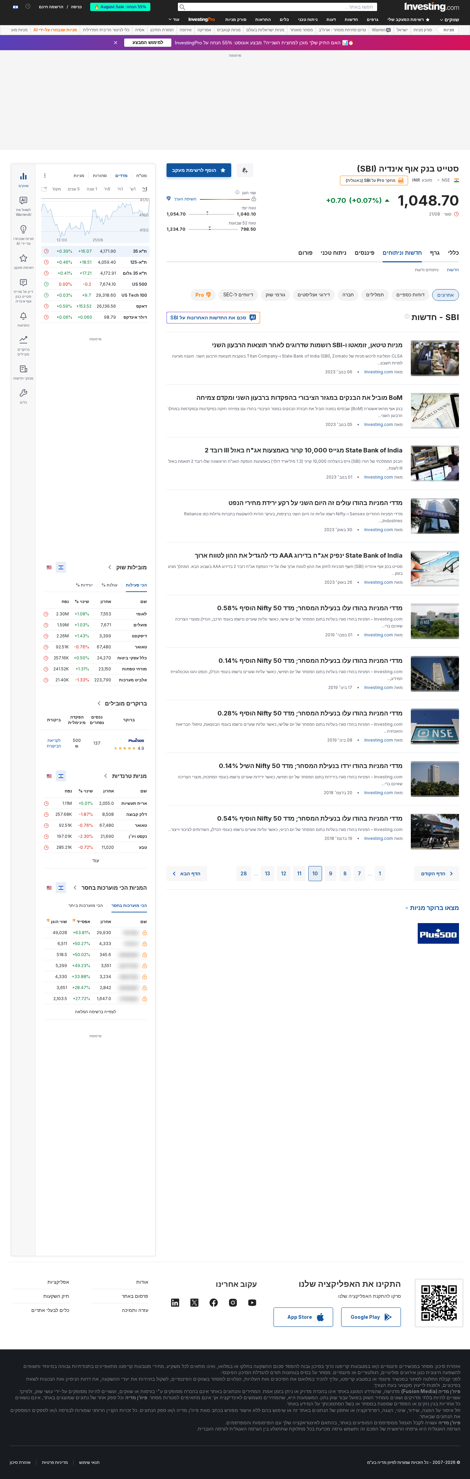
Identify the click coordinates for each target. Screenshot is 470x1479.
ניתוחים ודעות (427, 269)
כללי (453, 252)
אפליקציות (58, 1282)
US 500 (139, 284)
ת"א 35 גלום (135, 273)
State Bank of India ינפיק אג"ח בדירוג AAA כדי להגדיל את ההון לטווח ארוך (299, 555)
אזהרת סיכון (20, 1462)
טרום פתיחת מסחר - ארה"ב (342, 30)
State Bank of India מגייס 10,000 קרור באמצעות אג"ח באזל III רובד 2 (304, 450)
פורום (305, 252)
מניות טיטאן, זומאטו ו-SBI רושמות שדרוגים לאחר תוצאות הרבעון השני (307, 345)
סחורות (100, 175)
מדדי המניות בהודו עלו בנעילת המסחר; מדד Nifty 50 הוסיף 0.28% (310, 713)
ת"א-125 (138, 262)
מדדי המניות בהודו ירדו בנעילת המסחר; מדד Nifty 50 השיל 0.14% (311, 765)
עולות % (109, 585)
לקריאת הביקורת (54, 743)
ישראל (402, 30)
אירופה (186, 30)
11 (299, 873)
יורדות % (84, 585)
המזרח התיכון (162, 30)
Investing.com (378, 371)
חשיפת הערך (185, 198)
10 (315, 873)
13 (267, 873)
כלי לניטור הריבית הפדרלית (106, 30)
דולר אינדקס (135, 317)
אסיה (140, 30)
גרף (435, 252)
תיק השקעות (56, 1296)
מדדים (121, 175)
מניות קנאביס (229, 30)
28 (244, 873)
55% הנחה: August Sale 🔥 (120, 6)
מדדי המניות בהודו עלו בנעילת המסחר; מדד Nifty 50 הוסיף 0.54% (310, 818)
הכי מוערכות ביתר (85, 905)
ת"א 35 (140, 251)
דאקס (141, 306)
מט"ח (141, 175)
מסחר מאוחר (301, 30)
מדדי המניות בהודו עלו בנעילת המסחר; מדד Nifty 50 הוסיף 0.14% (310, 660)
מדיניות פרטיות (55, 1462)
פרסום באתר (135, 1296)
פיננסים (364, 252)
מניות (449, 30)
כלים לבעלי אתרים (50, 1310)
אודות (142, 1282)
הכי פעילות (136, 585)
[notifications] (28, 6)
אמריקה (204, 30)
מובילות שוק (131, 567)
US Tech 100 (134, 295)
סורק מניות (235, 19)
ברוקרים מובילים (126, 703)
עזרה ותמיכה (135, 1310)
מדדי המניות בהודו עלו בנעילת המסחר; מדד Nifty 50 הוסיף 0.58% (310, 608)
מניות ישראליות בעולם (265, 30)
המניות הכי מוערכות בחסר (114, 887)
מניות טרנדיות (129, 776)
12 (283, 873)
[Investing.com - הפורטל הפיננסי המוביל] (432, 7)
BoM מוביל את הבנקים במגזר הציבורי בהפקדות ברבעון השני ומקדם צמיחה (299, 397)
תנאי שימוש (89, 1462)
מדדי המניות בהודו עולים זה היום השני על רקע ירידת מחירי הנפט (315, 502)
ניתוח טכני (333, 252)
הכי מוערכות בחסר (129, 905)
